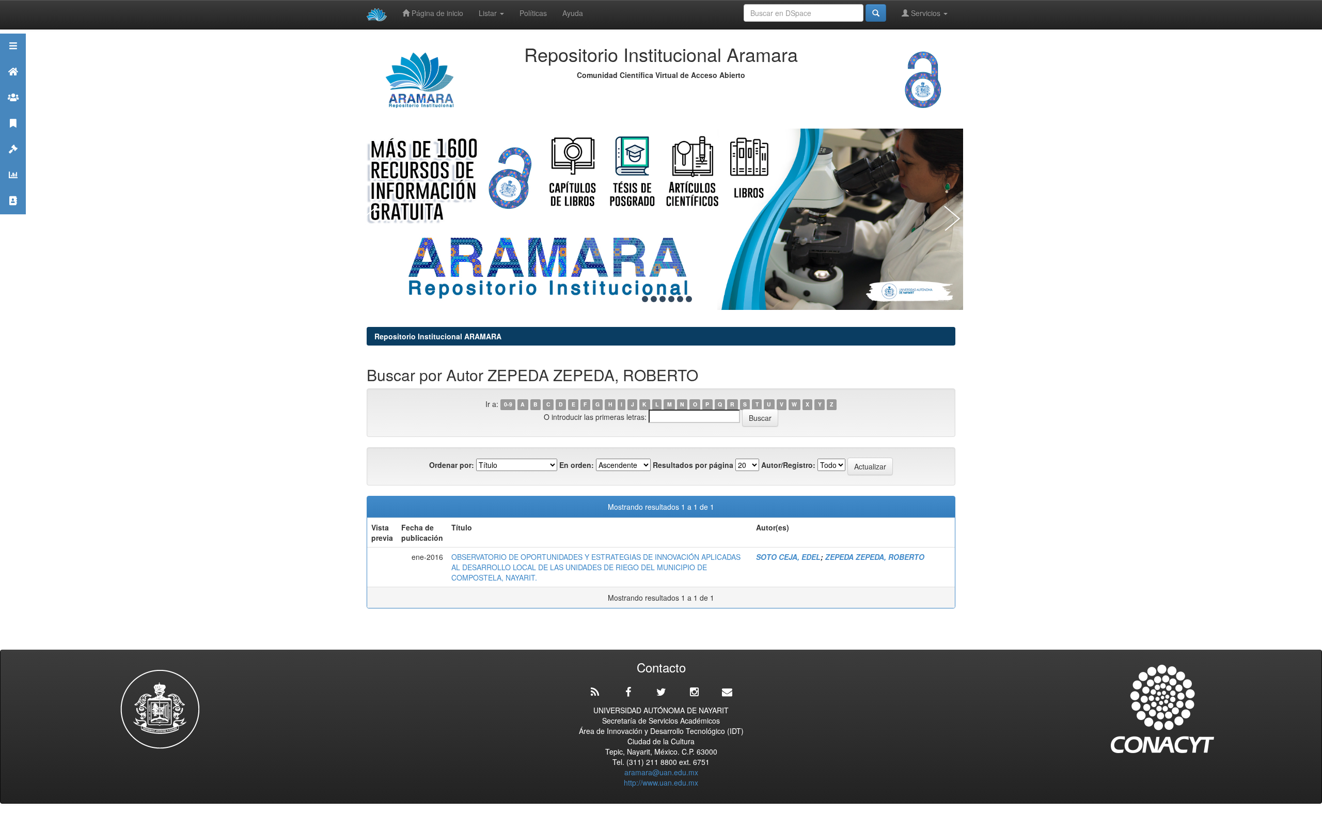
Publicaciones (13, 136)
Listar (489, 13)
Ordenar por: (451, 465)
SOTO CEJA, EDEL (788, 557)
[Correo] (727, 692)
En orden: (576, 465)
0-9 (508, 405)
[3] (654, 299)
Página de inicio (436, 13)
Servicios (925, 13)
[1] (636, 299)
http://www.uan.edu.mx (661, 782)
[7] (689, 299)
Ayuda (572, 13)
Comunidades (13, 110)
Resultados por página (693, 465)
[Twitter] (661, 692)
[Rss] (595, 692)
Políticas (533, 13)
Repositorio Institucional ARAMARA (437, 336)
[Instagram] (694, 692)
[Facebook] (628, 692)
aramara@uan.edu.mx (661, 772)
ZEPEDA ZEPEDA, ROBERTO (874, 557)
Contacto (13, 213)
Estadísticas (13, 188)
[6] (680, 299)
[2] (645, 299)
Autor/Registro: (788, 465)
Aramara (13, 84)
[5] (671, 299)
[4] (662, 299)
